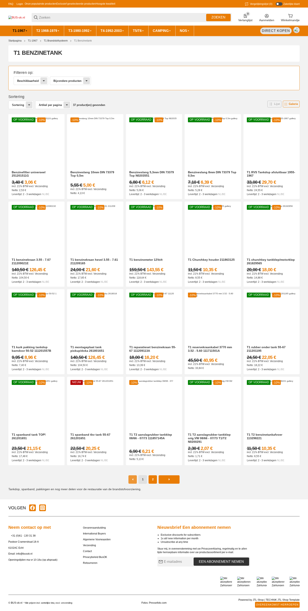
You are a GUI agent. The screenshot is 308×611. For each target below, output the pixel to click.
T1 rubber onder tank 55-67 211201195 (266, 348)
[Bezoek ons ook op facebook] (32, 507)
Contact (87, 551)
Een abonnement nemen (221, 561)
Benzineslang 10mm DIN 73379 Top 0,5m (92, 174)
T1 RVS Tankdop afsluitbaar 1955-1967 (271, 174)
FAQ (10, 4)
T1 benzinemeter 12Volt (146, 259)
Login (20, 4)
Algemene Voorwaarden (97, 539)
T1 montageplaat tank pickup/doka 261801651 (87, 348)
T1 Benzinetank (83, 40)
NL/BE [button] (45, 194)
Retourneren (90, 562)
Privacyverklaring (211, 548)
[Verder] (169, 479)
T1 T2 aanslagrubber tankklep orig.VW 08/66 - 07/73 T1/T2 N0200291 (209, 438)
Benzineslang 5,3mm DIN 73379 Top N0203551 (151, 174)
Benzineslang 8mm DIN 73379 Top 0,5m (212, 174)
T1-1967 (33, 40)
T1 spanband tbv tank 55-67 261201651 (90, 436)
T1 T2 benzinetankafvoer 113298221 (264, 436)
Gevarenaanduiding (94, 527)
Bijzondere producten (67, 80)
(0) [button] (261, 4)
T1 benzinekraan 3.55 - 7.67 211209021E (31, 261)
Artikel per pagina (50, 105)
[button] (274, 104)
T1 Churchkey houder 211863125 (211, 259)
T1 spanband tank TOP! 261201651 (29, 436)
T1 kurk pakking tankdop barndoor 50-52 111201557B (31, 348)
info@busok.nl (24, 553)
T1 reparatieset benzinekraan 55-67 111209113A (152, 348)
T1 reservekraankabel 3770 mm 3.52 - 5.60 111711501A (210, 348)
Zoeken (218, 17)
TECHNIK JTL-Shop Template (283, 599)
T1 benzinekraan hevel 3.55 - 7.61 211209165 (94, 261)
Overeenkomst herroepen (277, 604)
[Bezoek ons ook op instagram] (42, 507)
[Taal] (296, 30)
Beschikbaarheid (28, 80)
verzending (66, 603)
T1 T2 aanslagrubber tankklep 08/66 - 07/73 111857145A (150, 436)
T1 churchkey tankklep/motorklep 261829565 (271, 261)
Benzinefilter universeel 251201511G (28, 174)
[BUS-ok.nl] (16, 17)
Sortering (18, 105)
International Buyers (94, 533)
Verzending (41, 186)
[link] (154, 78)
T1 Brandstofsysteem (56, 40)
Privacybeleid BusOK (95, 557)
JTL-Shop (258, 599)
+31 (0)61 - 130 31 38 (23, 535)
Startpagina (15, 40)
